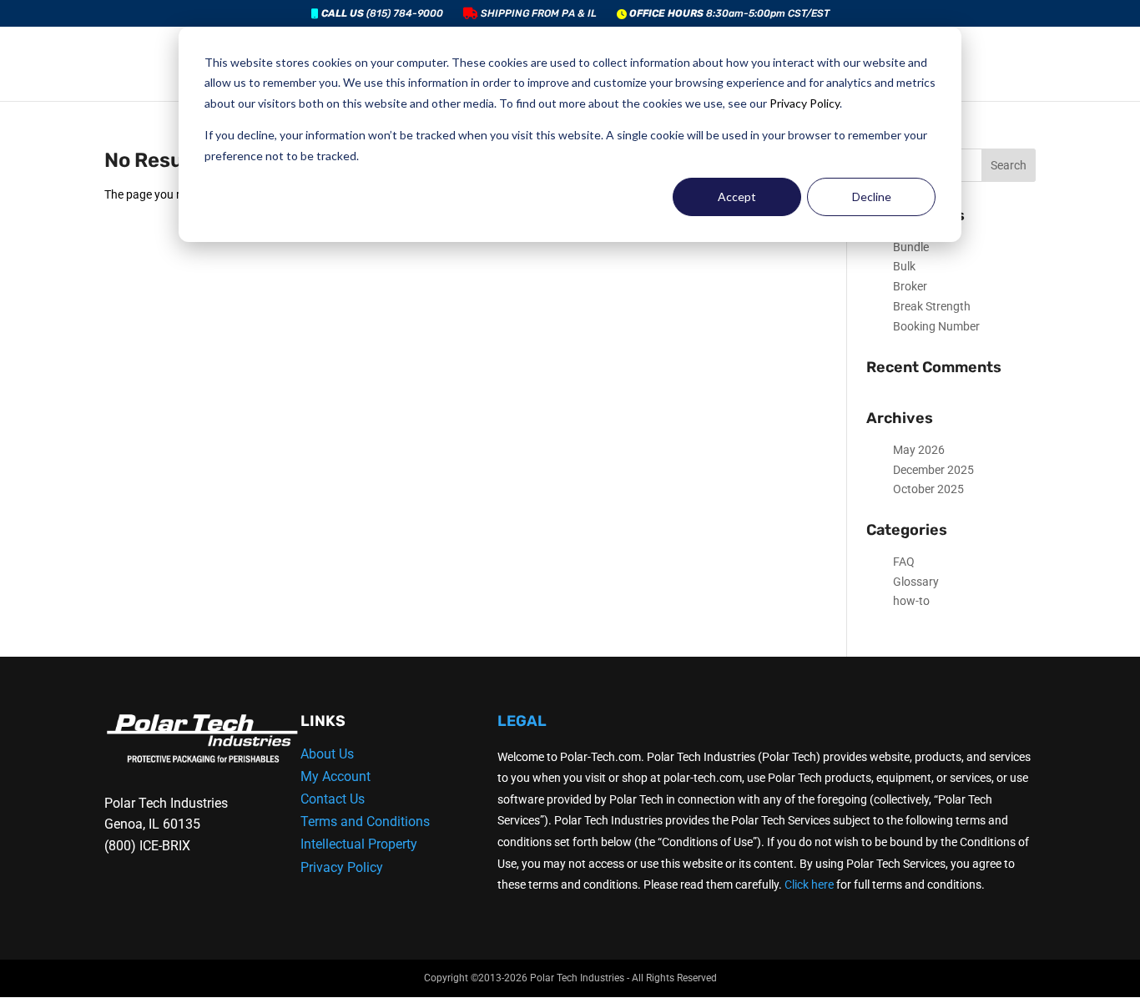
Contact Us (332, 799)
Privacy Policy (804, 103)
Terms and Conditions (365, 821)
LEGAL (522, 721)
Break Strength (932, 306)
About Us (327, 754)
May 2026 (919, 449)
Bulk (904, 266)
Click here (809, 884)
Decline (871, 196)
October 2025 (928, 489)
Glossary (916, 581)
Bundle (911, 247)
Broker (910, 286)
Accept (737, 196)
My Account (335, 776)
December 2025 (933, 469)
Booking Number (936, 326)
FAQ (904, 561)
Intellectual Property (358, 844)
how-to (911, 600)
